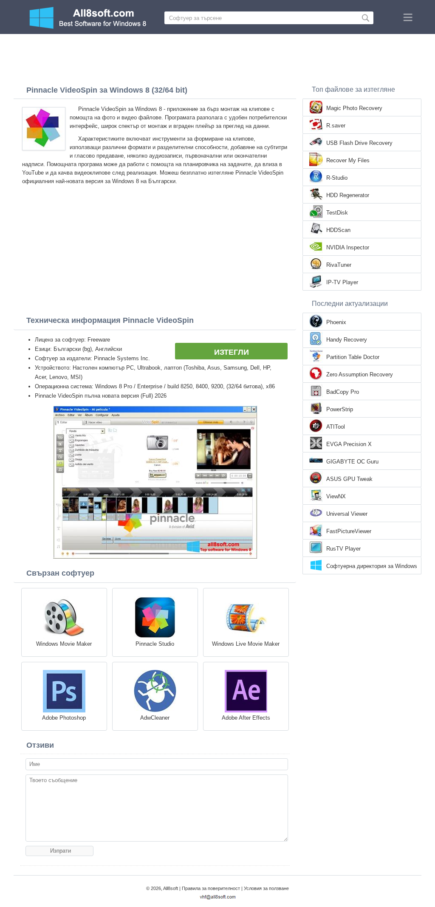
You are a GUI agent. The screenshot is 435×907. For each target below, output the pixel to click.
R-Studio (336, 178)
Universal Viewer (346, 514)
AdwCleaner (154, 718)
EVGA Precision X (349, 444)
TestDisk (337, 212)
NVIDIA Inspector (347, 247)
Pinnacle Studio (155, 644)
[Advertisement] (217, 57)
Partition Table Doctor (352, 357)
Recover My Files (348, 160)
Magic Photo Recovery (354, 108)
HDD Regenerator (347, 195)
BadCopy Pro (342, 392)
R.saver (335, 125)
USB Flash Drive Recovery (359, 143)
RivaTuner (338, 265)
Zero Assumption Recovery (359, 374)
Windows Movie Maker (64, 644)
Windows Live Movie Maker (246, 644)
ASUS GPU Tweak (349, 479)
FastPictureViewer (348, 531)
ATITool (335, 427)
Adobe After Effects (246, 718)
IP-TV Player (342, 282)
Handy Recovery (346, 339)
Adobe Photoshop (64, 718)
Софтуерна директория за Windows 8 (371, 567)
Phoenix (336, 322)
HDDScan (338, 230)
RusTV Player (343, 548)
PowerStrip (339, 409)
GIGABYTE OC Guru (352, 461)
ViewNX (336, 496)
